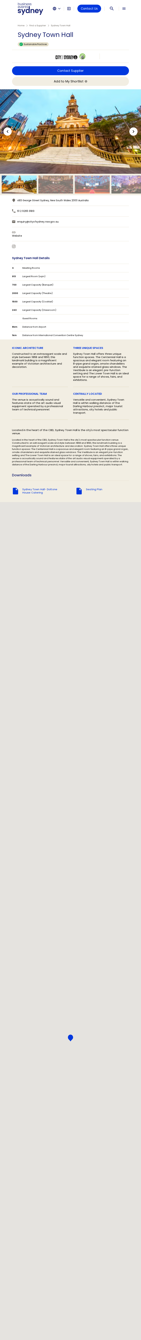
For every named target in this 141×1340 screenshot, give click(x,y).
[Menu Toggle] (124, 8)
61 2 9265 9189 (25, 211)
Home (21, 25)
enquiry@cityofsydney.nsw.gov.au (38, 221)
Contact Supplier (70, 71)
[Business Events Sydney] (30, 8)
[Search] (112, 8)
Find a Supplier (37, 25)
